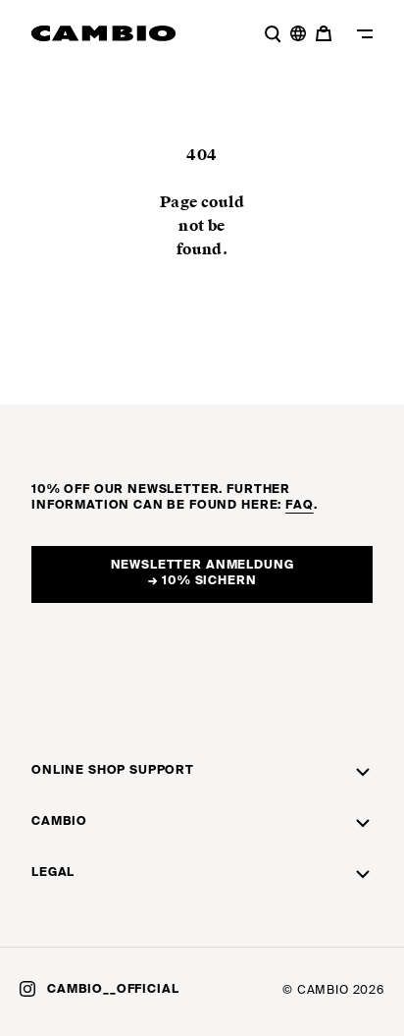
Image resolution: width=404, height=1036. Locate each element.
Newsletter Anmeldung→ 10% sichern (202, 573)
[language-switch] (298, 33)
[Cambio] (104, 33)
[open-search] (272, 33)
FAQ (299, 506)
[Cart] (325, 33)
